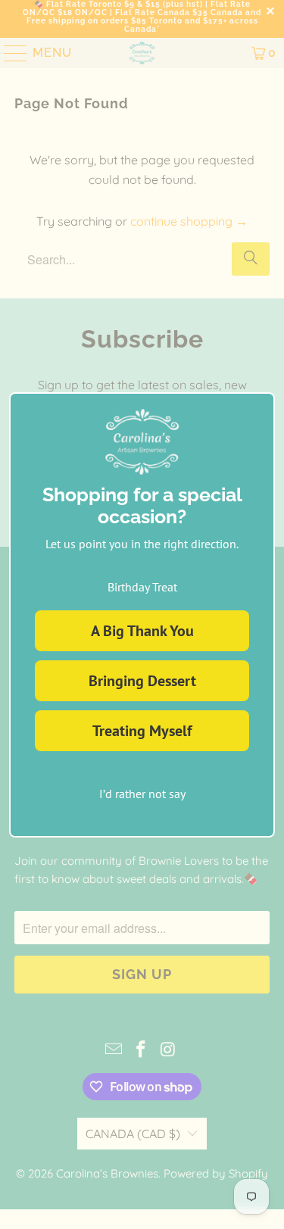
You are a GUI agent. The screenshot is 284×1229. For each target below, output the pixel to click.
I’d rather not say (142, 793)
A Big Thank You (142, 631)
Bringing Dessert (142, 681)
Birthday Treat (142, 586)
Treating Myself (142, 731)
